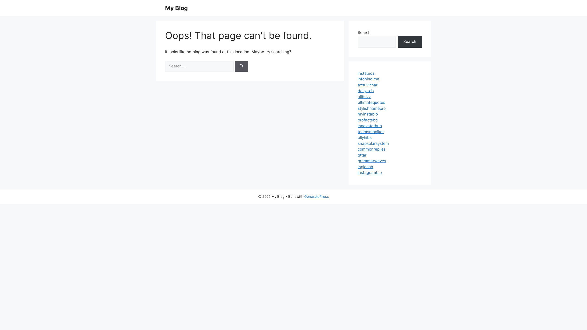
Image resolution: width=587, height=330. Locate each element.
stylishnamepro (372, 108)
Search (364, 32)
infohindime (368, 79)
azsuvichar (367, 85)
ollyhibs (365, 137)
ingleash (365, 167)
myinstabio (368, 114)
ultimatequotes (371, 102)
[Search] (241, 66)
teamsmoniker (371, 131)
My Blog (176, 8)
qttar (362, 155)
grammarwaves (372, 161)
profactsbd (368, 120)
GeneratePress (316, 196)
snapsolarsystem (373, 143)
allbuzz (364, 96)
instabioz (366, 73)
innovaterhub (370, 126)
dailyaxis (366, 90)
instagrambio (370, 172)
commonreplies (372, 149)
